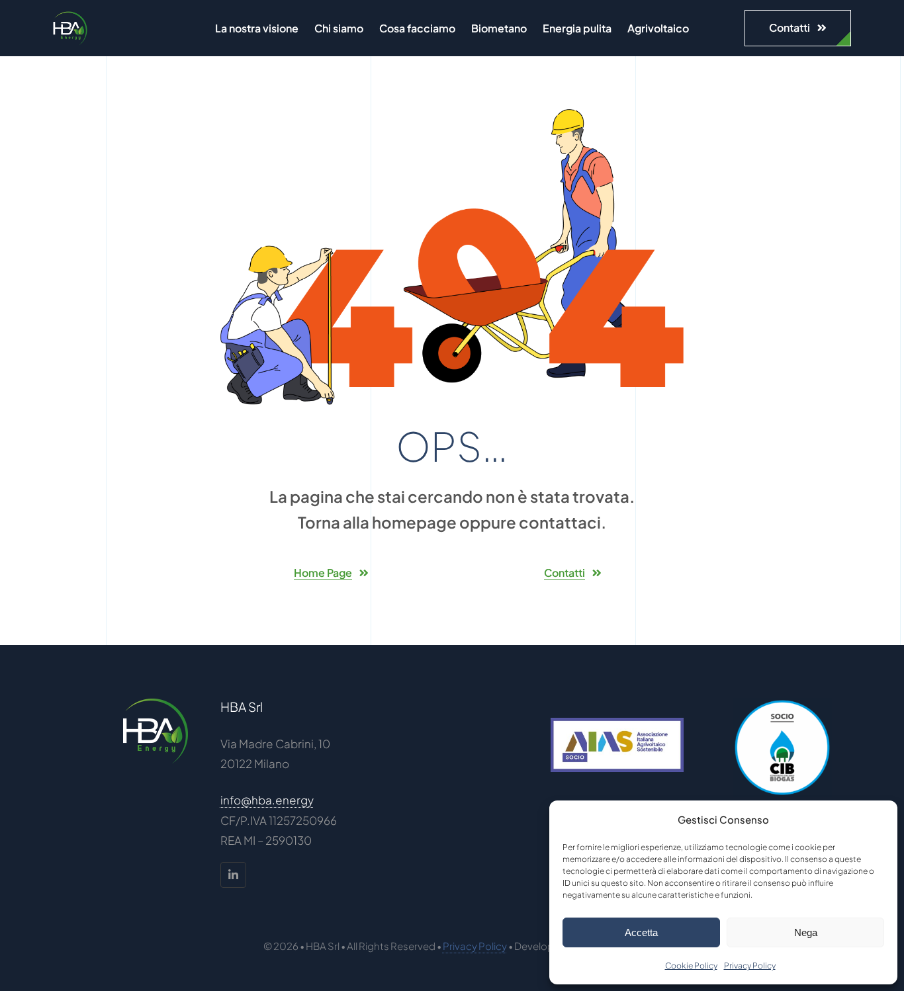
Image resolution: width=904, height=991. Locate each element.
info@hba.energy (267, 800)
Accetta (641, 932)
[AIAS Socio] (617, 723)
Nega (805, 932)
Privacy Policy (750, 965)
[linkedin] (233, 875)
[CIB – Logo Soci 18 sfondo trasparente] (782, 703)
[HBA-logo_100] (70, 16)
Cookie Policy (691, 965)
